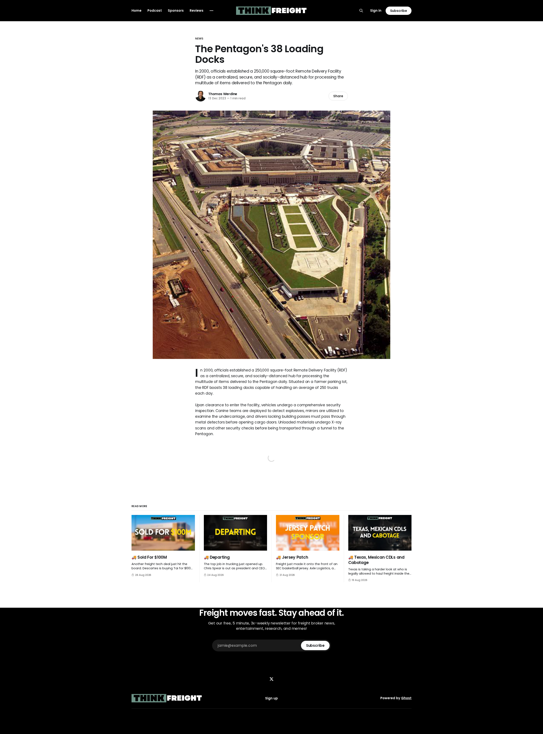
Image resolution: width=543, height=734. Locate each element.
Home (136, 10)
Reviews (196, 10)
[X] (271, 679)
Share (338, 96)
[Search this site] (361, 10)
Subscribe (398, 10)
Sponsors (176, 10)
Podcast (154, 10)
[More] (211, 10)
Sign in (375, 10)
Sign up (271, 698)
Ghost (406, 698)
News (199, 39)
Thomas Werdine (222, 93)
